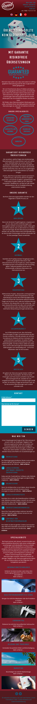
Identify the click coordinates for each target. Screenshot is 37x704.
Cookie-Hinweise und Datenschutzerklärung (21, 700)
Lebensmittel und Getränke (10, 130)
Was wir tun (30, 2)
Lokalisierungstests (15, 495)
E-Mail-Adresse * (7, 397)
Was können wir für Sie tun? (10, 404)
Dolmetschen (12, 483)
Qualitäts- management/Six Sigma (27, 119)
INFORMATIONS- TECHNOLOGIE (10, 119)
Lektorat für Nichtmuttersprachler (16, 520)
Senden (28, 429)
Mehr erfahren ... (18, 577)
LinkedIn (16, 693)
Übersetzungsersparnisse (18, 508)
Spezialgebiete (30, 6)
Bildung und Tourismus (27, 130)
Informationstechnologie (18, 567)
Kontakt (32, 9)
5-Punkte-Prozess (16, 551)
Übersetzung (12, 457)
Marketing (18, 141)
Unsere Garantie (29, 4)
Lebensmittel (18, 620)
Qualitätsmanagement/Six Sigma (18, 595)
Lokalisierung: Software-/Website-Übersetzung (15, 470)
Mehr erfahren (25, 464)
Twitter (20, 693)
